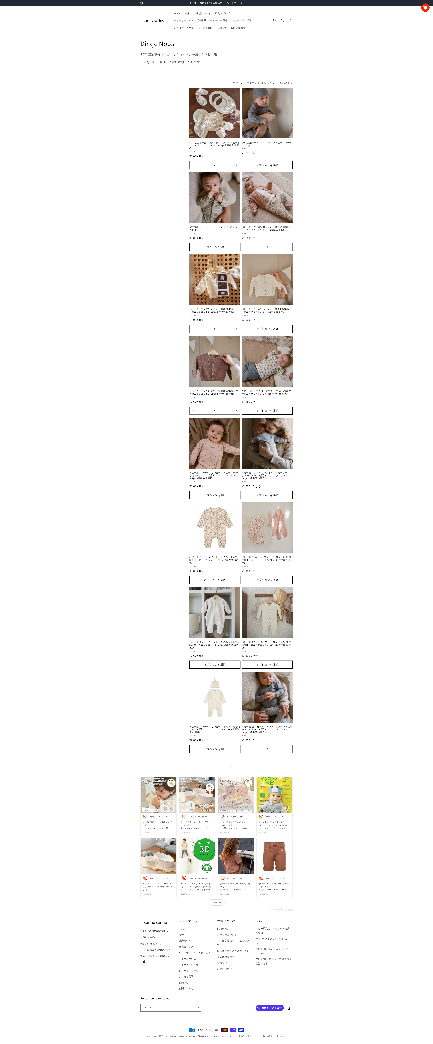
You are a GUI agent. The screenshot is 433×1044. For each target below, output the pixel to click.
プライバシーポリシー (223, 1036)
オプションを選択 (267, 165)
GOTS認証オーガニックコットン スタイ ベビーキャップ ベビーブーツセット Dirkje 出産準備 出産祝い (214, 145)
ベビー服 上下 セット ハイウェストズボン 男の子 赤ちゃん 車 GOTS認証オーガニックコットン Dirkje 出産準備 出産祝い (267, 729)
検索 (181, 934)
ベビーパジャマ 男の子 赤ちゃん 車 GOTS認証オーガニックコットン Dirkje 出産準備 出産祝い (266, 392)
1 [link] (232, 767)
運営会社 (222, 962)
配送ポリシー (254, 1036)
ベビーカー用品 (187, 958)
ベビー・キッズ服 (189, 964)
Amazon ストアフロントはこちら (273, 940)
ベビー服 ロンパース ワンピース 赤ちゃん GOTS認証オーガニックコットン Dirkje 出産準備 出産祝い (214, 560)
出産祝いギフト (187, 940)
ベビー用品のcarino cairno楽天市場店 (273, 930)
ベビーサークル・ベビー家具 (195, 952)
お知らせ (184, 982)
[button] (274, 20)
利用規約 (240, 1036)
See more (216, 902)
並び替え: (238, 83)
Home (182, 928)
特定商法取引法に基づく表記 (233, 950)
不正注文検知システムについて (233, 942)
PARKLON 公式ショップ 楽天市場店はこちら (274, 961)
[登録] (197, 1008)
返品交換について (227, 934)
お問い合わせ (186, 988)
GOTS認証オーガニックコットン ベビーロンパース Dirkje (266, 144)
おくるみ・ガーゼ (189, 970)
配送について (224, 928)
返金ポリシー (204, 1036)
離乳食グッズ (186, 946)
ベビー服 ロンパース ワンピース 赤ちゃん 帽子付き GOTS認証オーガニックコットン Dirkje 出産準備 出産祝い (214, 729)
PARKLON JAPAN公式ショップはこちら (272, 951)
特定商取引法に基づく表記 (275, 1036)
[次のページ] (250, 767)
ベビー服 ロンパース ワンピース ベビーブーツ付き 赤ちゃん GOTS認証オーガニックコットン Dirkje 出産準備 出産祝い (214, 475)
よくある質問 (186, 976)
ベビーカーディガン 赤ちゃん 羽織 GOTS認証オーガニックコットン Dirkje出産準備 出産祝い (266, 228)
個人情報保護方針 (227, 956)
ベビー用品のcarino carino (165, 1036)
